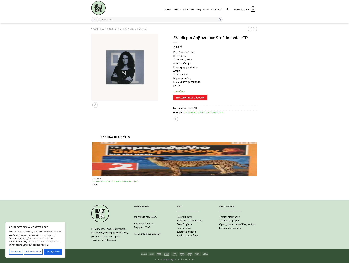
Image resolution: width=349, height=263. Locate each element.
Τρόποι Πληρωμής (229, 220)
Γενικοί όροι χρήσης (230, 227)
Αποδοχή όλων (53, 251)
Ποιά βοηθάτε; (184, 224)
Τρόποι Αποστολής (229, 216)
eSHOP (177, 9)
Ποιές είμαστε (184, 216)
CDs (132, 28)
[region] (35, 240)
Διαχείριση (16, 251)
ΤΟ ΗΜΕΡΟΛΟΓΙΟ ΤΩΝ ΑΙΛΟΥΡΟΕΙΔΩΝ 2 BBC (115, 181)
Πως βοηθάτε (184, 227)
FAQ (199, 9)
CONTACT (216, 9)
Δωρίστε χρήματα (186, 231)
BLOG (206, 9)
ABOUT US (188, 9)
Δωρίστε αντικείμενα (188, 235)
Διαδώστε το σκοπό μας (189, 220)
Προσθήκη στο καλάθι (190, 97)
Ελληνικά (142, 28)
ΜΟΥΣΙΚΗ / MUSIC (117, 28)
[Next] (102, 103)
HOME (167, 9)
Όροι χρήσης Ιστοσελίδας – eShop (237, 224)
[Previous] (93, 195)
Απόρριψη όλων (33, 251)
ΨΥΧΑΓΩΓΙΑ (97, 28)
